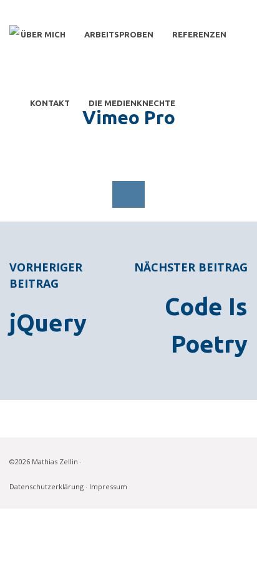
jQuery (48, 323)
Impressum (108, 486)
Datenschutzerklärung (46, 486)
